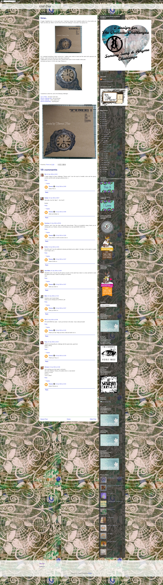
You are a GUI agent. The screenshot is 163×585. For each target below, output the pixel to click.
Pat (45, 174)
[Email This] (58, 164)
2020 (103, 119)
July (104, 140)
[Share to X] (62, 164)
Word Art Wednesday (45, 101)
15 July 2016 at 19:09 (52, 319)
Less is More (43, 96)
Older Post (93, 419)
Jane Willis (47, 270)
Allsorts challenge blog (46, 98)
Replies (48, 183)
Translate (106, 308)
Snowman (109, 549)
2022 (103, 115)
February (105, 162)
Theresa (51, 186)
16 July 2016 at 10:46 (54, 367)
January (105, 164)
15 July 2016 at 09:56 (55, 223)
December (106, 130)
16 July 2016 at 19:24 (60, 384)
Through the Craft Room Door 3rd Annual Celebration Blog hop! (115, 478)
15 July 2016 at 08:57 (54, 198)
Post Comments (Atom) (72, 424)
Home (69, 419)
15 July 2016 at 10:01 (53, 247)
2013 (103, 171)
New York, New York (112, 525)
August (105, 138)
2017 (103, 126)
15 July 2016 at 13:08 (56, 270)
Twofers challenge (44, 99)
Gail (46, 319)
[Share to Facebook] (63, 164)
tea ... (104, 142)
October (105, 134)
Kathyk (46, 198)
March (105, 160)
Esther (46, 247)
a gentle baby (106, 151)
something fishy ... (111, 509)
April (104, 158)
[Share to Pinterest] (65, 164)
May (104, 156)
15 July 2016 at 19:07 (60, 259)
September (106, 136)
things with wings (107, 144)
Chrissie (47, 367)
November (106, 132)
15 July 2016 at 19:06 (60, 211)
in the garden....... (111, 517)
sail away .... (110, 533)
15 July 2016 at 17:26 (53, 296)
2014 (103, 169)
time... (104, 149)
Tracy (46, 341)
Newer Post (44, 419)
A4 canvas (110, 493)
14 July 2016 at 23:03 (52, 174)
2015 (103, 167)
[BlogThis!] (60, 164)
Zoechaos (47, 223)
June (104, 153)
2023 (103, 113)
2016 (103, 128)
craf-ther (45, 6)
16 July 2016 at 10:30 (60, 330)
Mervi (46, 296)
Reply (46, 180)
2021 (103, 117)
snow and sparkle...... (112, 541)
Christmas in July (107, 146)
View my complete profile (106, 81)
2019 (103, 121)
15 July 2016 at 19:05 (60, 186)
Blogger (90, 573)
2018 (103, 123)
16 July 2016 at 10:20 (53, 341)
